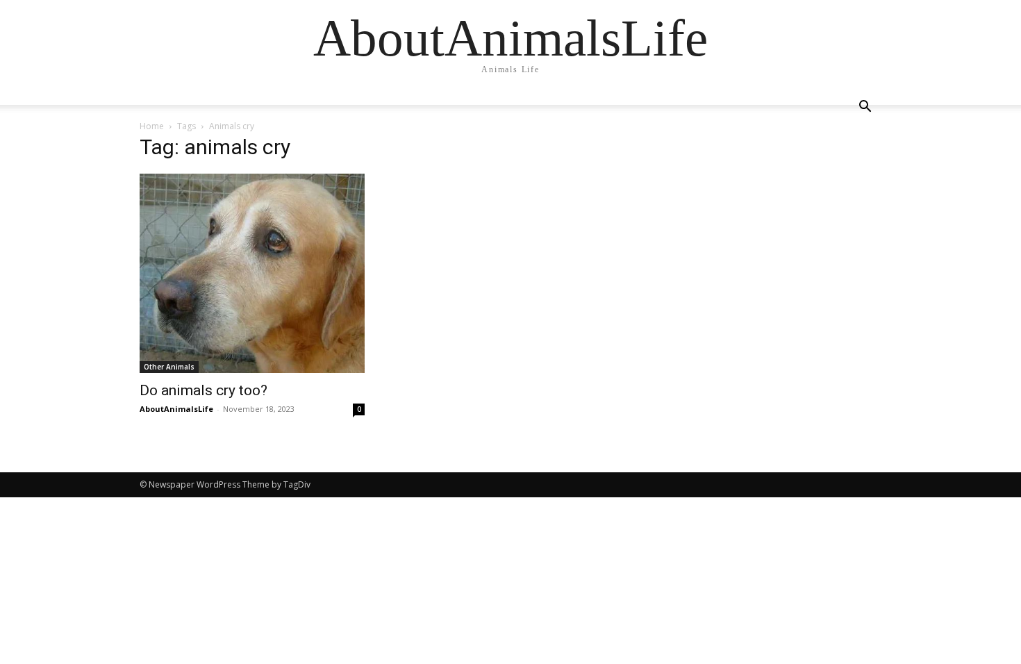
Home (152, 126)
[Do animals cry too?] (252, 273)
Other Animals (169, 367)
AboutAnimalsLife (176, 409)
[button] (864, 108)
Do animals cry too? (203, 390)
